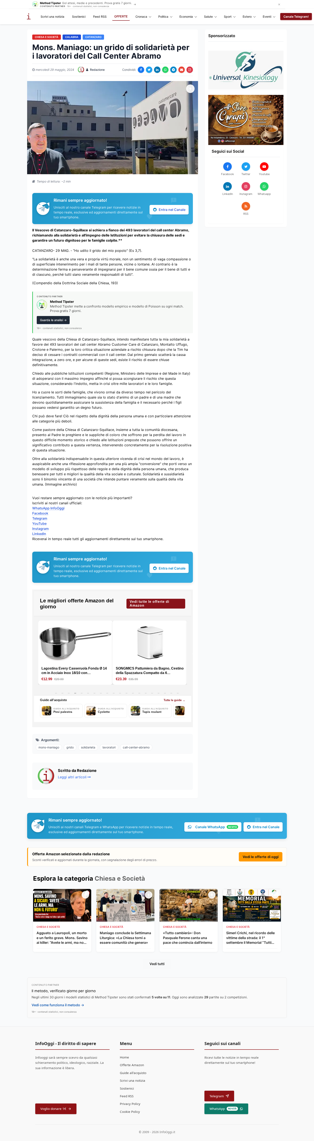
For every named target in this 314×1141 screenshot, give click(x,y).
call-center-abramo (136, 747)
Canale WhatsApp (216, 827)
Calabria (71, 37)
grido (70, 747)
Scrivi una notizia (52, 16)
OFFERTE (121, 16)
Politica (163, 16)
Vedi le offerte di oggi (261, 857)
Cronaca (141, 16)
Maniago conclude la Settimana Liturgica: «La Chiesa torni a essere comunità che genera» (125, 938)
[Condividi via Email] (181, 70)
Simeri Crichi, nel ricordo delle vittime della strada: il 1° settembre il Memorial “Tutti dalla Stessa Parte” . (250, 938)
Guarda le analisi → (53, 320)
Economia (186, 16)
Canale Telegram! (296, 16)
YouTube (39, 523)
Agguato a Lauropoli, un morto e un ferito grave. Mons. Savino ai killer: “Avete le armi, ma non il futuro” (62, 938)
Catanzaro (93, 37)
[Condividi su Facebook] (141, 70)
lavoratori (109, 747)
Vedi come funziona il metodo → (58, 1005)
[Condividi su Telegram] (173, 70)
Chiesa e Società (46, 37)
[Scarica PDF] (189, 70)
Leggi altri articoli (72, 777)
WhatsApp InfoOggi (48, 508)
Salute (208, 16)
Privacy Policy (130, 1104)
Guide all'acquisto (133, 1073)
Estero (247, 16)
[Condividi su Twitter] (149, 70)
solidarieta (88, 747)
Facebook (40, 513)
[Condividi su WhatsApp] (165, 70)
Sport (228, 16)
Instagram (40, 528)
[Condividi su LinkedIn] (157, 70)
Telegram (39, 518)
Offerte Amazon (132, 1065)
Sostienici (78, 16)
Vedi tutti (157, 964)
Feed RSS (100, 16)
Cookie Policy (130, 1111)
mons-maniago (48, 747)
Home (124, 1057)
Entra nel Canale (172, 209)
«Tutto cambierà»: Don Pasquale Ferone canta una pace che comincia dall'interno (187, 938)
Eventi (267, 16)
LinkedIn (39, 534)
